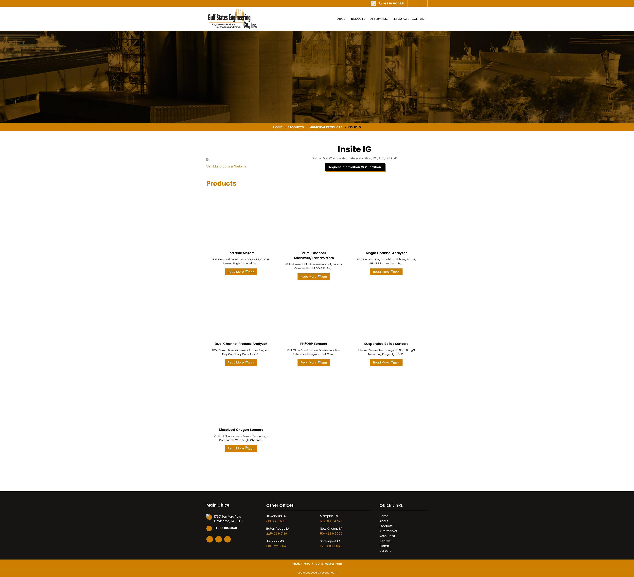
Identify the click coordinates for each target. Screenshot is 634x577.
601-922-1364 (276, 546)
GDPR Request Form (329, 564)
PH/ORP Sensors (313, 343)
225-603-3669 (331, 546)
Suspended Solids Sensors (386, 343)
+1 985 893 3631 (393, 3)
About (342, 19)
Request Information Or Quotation (354, 167)
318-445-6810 (276, 521)
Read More (236, 272)
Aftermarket (380, 19)
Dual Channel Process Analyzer (241, 343)
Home (383, 516)
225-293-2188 (276, 533)
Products (357, 19)
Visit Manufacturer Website (226, 166)
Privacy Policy (301, 564)
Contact (419, 19)
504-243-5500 (331, 533)
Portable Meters (241, 253)
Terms (384, 546)
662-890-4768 (331, 521)
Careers (385, 551)
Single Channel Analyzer (386, 253)
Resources (400, 19)
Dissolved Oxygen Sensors (241, 429)
